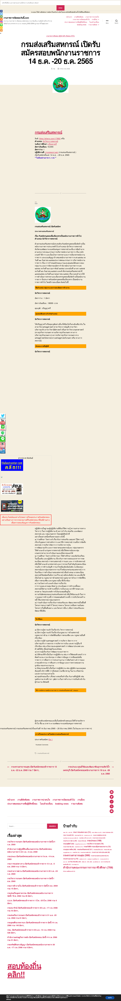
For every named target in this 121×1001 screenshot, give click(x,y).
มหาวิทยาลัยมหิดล (74, 862)
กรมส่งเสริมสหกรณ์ (48, 132)
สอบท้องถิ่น (67, 864)
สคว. (89, 862)
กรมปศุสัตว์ (68, 844)
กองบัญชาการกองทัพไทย (93, 859)
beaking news (81, 25)
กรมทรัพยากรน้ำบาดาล (85, 838)
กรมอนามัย (108, 849)
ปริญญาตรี (52, 144)
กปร (70, 832)
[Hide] (0, 33)
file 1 (51, 739)
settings (8, 999)
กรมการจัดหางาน (96, 832)
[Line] (1, 25)
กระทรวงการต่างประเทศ (101, 852)
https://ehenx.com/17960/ (50, 138)
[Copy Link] (1, 27)
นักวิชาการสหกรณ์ (50, 141)
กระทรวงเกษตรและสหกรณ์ (100, 856)
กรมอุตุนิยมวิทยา (67, 852)
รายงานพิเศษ (92, 25)
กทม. (65, 832)
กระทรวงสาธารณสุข (76, 855)
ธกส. (65, 861)
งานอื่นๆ (94, 19)
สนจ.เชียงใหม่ (96, 861)
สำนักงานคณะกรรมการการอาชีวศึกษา (88, 867)
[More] (1, 30)
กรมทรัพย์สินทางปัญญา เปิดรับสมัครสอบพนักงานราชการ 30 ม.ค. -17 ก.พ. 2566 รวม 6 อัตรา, (31, 946)
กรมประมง (94, 840)
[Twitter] (1, 14)
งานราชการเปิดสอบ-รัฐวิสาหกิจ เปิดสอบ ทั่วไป (60, 36)
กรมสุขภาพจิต (69, 849)
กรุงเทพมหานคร (51, 152)
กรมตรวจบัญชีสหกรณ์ (99, 835)
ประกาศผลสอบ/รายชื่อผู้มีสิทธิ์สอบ (75, 22)
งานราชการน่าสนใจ (92, 17)
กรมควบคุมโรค (79, 835)
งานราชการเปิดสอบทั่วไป (81, 19)
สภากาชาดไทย (105, 862)
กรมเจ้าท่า (76, 852)
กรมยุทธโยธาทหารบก (80, 844)
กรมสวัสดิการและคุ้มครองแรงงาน (97, 846)
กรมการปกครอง (107, 832)
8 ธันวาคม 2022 (65, 69)
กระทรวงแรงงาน (70, 859)
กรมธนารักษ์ (82, 841)
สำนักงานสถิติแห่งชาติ (69, 871)
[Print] (1, 19)
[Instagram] (1, 22)
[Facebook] (1, 11)
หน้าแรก (69, 17)
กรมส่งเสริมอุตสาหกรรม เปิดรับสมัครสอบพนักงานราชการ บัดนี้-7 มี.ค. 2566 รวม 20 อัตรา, (30, 894)
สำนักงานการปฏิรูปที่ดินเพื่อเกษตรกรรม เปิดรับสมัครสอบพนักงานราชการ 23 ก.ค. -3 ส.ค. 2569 (29, 850)
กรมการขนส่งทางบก (82, 832)
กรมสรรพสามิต (68, 847)
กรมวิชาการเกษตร (95, 843)
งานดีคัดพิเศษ (78, 17)
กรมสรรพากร (79, 847)
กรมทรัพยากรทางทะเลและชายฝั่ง (70, 838)
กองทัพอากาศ (82, 859)
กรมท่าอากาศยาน (70, 841)
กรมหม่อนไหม (98, 849)
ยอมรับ (110, 998)
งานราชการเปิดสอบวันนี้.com (16, 18)
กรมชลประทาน (88, 835)
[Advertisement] (25, 112)
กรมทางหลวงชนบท (98, 838)
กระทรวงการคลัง (85, 852)
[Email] (1, 16)
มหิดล (84, 862)
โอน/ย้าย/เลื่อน (94, 22)
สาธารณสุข (75, 864)
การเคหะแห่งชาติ (104, 859)
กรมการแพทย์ (68, 835)
